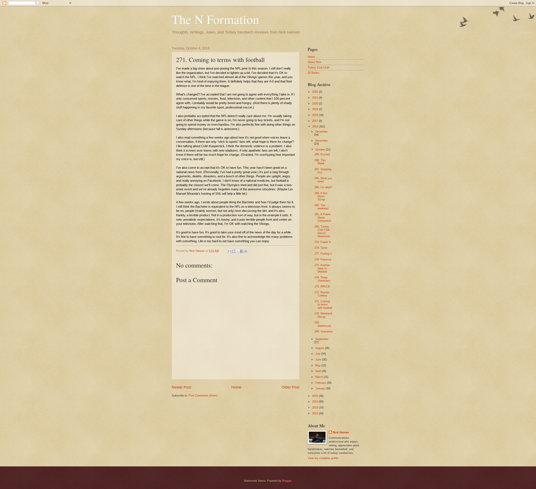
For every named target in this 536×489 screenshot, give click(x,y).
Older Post (290, 387)
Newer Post (181, 387)
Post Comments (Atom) (203, 395)
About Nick (314, 62)
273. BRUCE (322, 286)
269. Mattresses (322, 324)
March (319, 376)
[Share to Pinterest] (246, 251)
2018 (315, 115)
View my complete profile (323, 458)
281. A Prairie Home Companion (322, 217)
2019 (315, 109)
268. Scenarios (323, 331)
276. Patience (322, 259)
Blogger (286, 480)
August (320, 348)
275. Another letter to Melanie (322, 268)
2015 (315, 396)
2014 (315, 401)
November (321, 140)
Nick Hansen (341, 432)
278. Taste (320, 247)
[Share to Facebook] (242, 251)
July (318, 353)
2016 (315, 126)
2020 (315, 103)
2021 (315, 97)
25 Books (313, 72)
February (321, 382)
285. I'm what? (323, 187)
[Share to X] (238, 251)
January (320, 388)
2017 (315, 120)
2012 (315, 413)
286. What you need (323, 180)
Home (236, 387)
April (318, 371)
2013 (315, 407)
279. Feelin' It (322, 242)
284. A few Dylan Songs (320, 196)
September (322, 339)
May (318, 365)
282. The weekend (321, 207)
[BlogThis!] (234, 251)
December (321, 131)
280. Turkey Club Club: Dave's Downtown (322, 231)
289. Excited (322, 154)
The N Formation (215, 19)
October (320, 149)
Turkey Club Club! (319, 67)
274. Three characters (322, 279)
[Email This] (230, 251)
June (318, 359)
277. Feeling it (323, 253)
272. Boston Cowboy (321, 294)
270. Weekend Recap (323, 315)
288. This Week (320, 162)
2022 (315, 91)
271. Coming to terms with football (323, 304)
